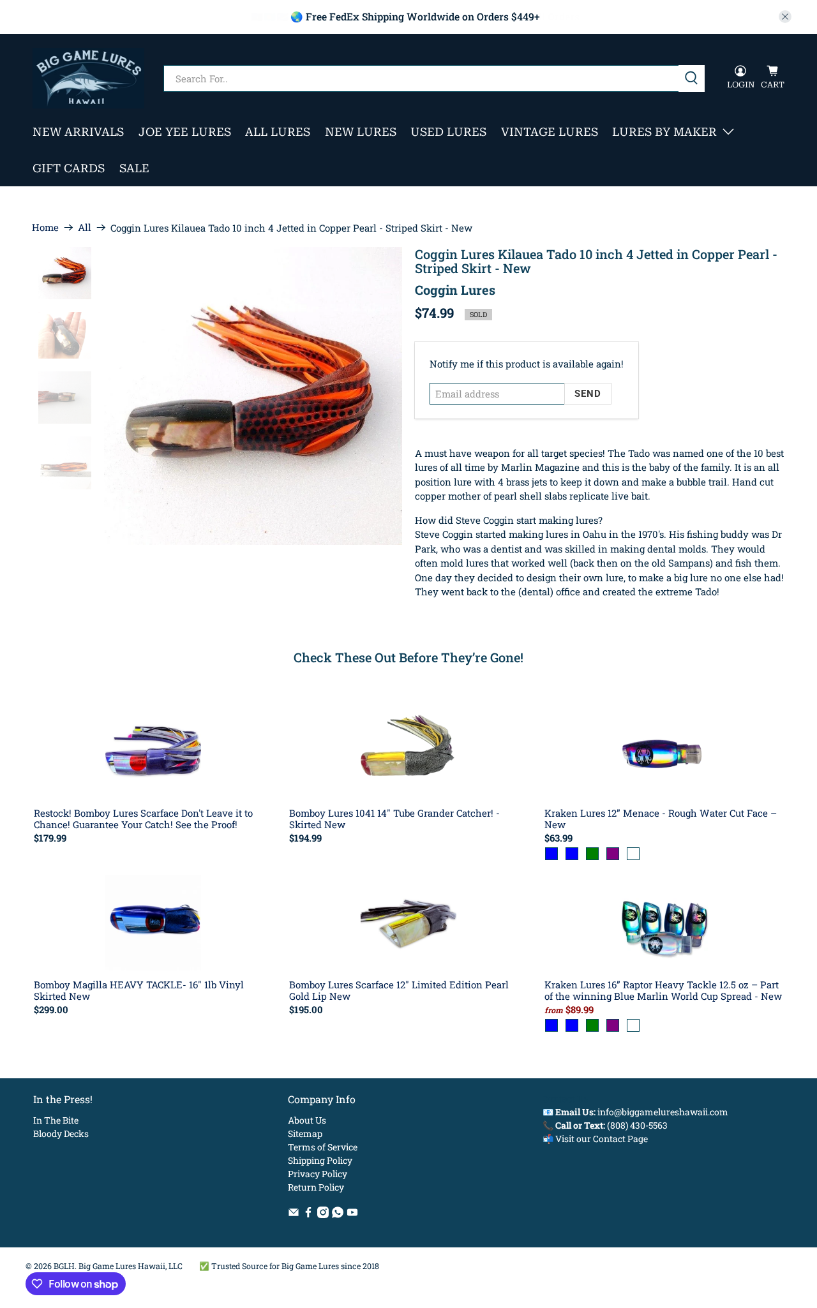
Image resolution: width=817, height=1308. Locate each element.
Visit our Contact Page (601, 1139)
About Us (307, 1120)
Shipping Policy (320, 1160)
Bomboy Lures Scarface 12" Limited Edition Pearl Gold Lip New (399, 990)
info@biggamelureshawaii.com (662, 1112)
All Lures (277, 131)
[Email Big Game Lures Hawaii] (293, 1214)
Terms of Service (322, 1147)
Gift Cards (69, 168)
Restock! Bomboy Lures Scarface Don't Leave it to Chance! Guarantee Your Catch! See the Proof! (143, 818)
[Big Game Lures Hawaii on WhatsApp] (337, 1214)
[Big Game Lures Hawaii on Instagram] (323, 1214)
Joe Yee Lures (185, 131)
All (84, 227)
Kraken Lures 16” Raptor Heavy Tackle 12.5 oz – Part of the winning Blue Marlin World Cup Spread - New (663, 990)
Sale (134, 168)
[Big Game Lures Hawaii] (88, 78)
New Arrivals (78, 131)
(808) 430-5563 (637, 1125)
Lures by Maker (664, 131)
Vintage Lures (549, 131)
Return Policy (316, 1187)
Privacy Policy (317, 1174)
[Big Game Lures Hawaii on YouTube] (352, 1214)
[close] (785, 16)
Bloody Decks (61, 1133)
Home (45, 227)
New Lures (360, 131)
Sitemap (305, 1133)
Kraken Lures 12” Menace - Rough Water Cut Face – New (660, 818)
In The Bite (56, 1120)
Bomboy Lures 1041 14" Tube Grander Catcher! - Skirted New (394, 818)
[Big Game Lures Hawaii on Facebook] (308, 1214)
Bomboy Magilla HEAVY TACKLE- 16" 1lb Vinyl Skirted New (139, 990)
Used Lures (448, 131)
